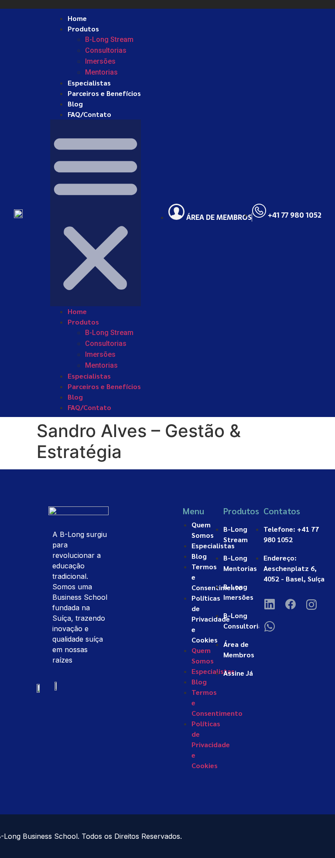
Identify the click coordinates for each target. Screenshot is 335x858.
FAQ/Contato (89, 114)
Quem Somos (202, 530)
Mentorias (101, 72)
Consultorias (105, 50)
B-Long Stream (109, 39)
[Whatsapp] (269, 625)
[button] (95, 213)
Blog (75, 103)
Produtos (83, 28)
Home (77, 18)
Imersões (100, 61)
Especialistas (89, 82)
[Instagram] (311, 603)
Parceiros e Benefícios (104, 93)
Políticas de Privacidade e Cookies (210, 618)
